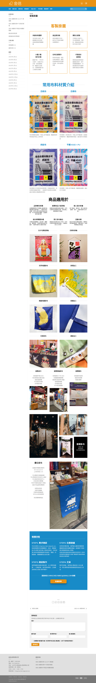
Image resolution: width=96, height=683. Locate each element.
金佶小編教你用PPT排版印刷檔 (16, 24)
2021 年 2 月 (12, 71)
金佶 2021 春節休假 (79, 608)
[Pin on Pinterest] (61, 602)
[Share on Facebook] (53, 602)
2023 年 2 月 (12, 62)
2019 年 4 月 (12, 88)
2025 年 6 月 (12, 56)
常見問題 (40, 8)
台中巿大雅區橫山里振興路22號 (20, 665)
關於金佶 (14, 8)
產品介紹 (33, 8)
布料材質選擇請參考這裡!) (42, 552)
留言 (32, 620)
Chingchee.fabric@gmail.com (22, 671)
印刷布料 (10, 676)
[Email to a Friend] (58, 602)
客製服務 (26, 8)
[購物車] (86, 3)
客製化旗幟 (35, 608)
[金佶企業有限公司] (15, 3)
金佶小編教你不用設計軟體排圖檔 (16, 29)
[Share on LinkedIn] (64, 602)
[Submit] (86, 9)
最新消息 (20, 8)
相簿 (51, 8)
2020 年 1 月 (12, 83)
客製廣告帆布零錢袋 (14, 36)
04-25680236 (15, 663)
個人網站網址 (72, 633)
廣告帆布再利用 (13, 33)
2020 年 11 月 (12, 77)
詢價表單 (25, 676)
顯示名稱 (33, 633)
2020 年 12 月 (12, 74)
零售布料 (15, 676)
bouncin (15, 681)
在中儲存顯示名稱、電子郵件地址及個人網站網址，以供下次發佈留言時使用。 (54, 640)
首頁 (10, 8)
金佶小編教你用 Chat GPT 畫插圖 (16, 19)
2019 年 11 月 (12, 86)
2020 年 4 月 (12, 80)
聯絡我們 (46, 8)
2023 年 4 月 (12, 59)
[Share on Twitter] (56, 602)
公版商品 (20, 676)
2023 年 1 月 (12, 65)
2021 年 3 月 (12, 68)
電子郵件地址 (53, 633)
